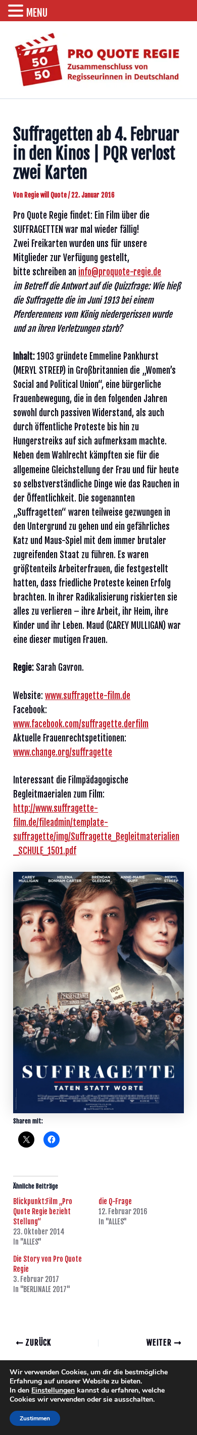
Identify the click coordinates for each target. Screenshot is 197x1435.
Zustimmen (35, 1418)
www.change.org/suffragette (62, 752)
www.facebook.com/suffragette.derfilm (81, 724)
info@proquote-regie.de (119, 272)
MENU (36, 13)
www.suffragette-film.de (87, 695)
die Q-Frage (115, 1201)
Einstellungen (53, 1390)
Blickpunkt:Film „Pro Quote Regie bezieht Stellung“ (42, 1211)
